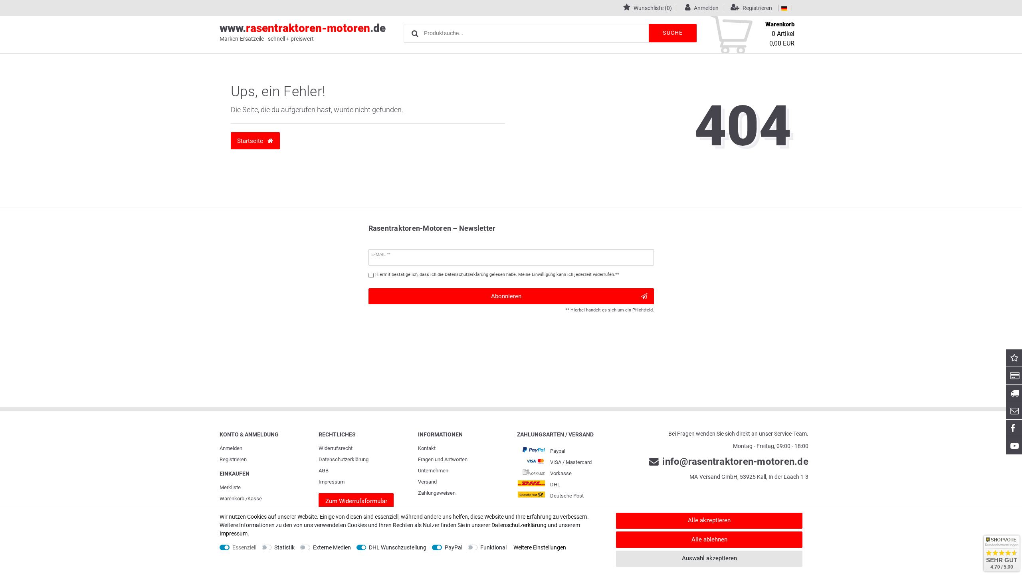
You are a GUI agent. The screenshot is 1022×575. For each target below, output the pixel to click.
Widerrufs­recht (336, 448)
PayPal (453, 547)
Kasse (255, 499)
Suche (673, 33)
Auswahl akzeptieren (709, 558)
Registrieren (233, 459)
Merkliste (230, 487)
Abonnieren (506, 296)
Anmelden (231, 448)
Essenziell (244, 547)
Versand (427, 482)
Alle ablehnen (709, 539)
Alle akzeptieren (709, 520)
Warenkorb (232, 499)
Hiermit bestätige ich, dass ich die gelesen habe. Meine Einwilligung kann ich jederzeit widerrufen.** (497, 274)
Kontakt (427, 448)
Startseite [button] (251, 141)
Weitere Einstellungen (539, 547)
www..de (303, 32)
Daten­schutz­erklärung (343, 459)
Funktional (493, 547)
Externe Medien (332, 547)
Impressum (332, 482)
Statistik (284, 547)
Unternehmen (433, 471)
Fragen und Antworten (442, 459)
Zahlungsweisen (437, 493)
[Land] (784, 8)
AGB (324, 471)
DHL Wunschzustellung (397, 547)
